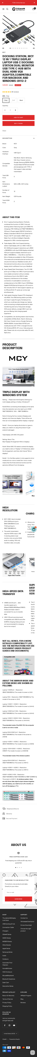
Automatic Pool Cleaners (7, 964)
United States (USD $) (9, 1033)
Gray (5, 100)
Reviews (23, 1002)
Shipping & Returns (13, 808)
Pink (13, 100)
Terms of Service (7, 999)
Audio (4, 955)
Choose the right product (26, 930)
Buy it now (18, 123)
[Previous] (3, 48)
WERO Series (6, 938)
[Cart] (33, 9)
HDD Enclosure (7, 972)
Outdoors (5, 959)
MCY (4, 52)
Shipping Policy (7, 1006)
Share (4, 130)
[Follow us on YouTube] (14, 1025)
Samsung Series (7, 952)
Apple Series (6, 948)
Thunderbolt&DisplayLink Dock (9, 919)
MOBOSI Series (7, 941)
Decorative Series (7, 986)
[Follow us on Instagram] (9, 1025)
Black (21, 100)
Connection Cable (8, 927)
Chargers (5, 931)
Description (7, 138)
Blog (22, 999)
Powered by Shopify (14, 1039)
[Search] (7, 9)
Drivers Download (26, 925)
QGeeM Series (6, 934)
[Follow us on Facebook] (4, 1025)
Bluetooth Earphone (8, 979)
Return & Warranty (8, 995)
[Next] (34, 48)
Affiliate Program (26, 995)
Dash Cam (5, 982)
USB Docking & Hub (8, 924)
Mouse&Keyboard (8, 975)
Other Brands (6, 945)
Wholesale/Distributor (27, 921)
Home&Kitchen (7, 968)
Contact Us (24, 918)
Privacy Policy (6, 1002)
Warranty (9, 813)
